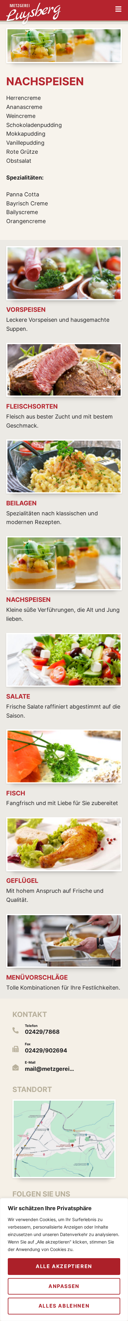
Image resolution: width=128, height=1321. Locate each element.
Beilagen (21, 503)
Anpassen (64, 1286)
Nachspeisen (28, 599)
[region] (64, 1259)
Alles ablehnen (64, 1306)
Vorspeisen (26, 309)
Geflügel (22, 880)
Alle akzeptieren (64, 1266)
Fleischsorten (32, 406)
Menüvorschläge (37, 977)
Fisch (15, 793)
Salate (18, 696)
